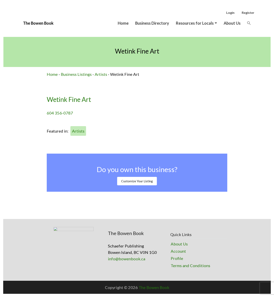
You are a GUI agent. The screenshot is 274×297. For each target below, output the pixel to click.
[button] (249, 23)
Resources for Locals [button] (195, 23)
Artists (101, 74)
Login (230, 12)
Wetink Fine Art (69, 99)
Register (248, 12)
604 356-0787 (60, 112)
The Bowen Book (154, 287)
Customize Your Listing (137, 181)
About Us (232, 23)
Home (123, 23)
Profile (177, 258)
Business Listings (76, 74)
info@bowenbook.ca (126, 258)
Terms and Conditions (190, 265)
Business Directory (152, 23)
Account (178, 251)
